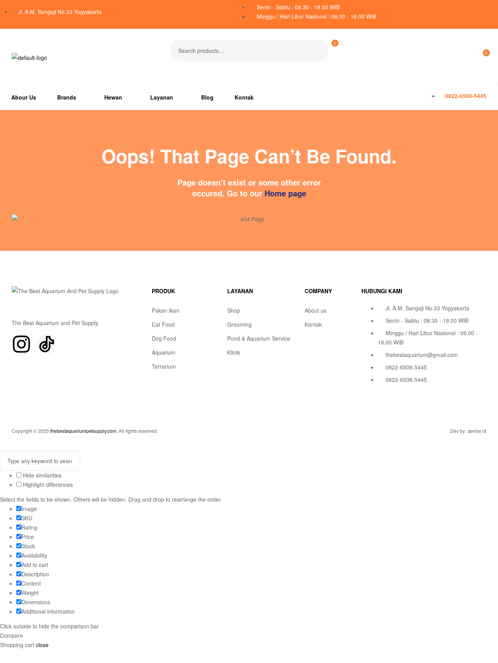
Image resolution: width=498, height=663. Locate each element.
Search (317, 50)
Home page (285, 193)
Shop (233, 310)
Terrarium (164, 366)
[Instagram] (21, 344)
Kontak (313, 324)
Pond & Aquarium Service (258, 338)
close (42, 645)
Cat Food (163, 324)
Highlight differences (47, 484)
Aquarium (163, 352)
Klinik (233, 352)
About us (315, 310)
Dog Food (164, 338)
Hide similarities (41, 475)
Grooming (239, 324)
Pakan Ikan (165, 310)
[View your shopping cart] (331, 67)
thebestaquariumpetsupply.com (83, 430)
